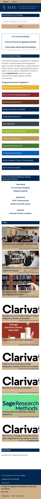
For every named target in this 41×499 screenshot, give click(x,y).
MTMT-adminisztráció (20, 200)
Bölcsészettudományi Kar (12, 102)
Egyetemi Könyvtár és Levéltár (14, 109)
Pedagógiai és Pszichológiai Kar (14, 131)
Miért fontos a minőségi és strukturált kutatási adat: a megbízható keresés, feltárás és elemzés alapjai (20, 438)
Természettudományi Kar (12, 153)
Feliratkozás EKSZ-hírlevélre (10, 479)
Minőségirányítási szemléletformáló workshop (19, 244)
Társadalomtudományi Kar (13, 146)
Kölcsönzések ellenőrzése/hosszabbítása (20, 47)
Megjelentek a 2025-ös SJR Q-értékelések (17, 340)
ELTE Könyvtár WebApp (20, 36)
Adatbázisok (20, 197)
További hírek (32, 441)
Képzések (20, 210)
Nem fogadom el (18, 496)
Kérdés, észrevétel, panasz (20, 204)
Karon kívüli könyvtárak (11, 168)
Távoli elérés (20, 184)
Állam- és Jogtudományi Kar (13, 87)
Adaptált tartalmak (20, 191)
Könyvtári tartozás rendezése (20, 213)
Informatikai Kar (9, 124)
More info (4, 491)
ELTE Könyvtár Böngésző (20, 188)
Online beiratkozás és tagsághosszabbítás (20, 42)
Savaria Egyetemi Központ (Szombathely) (18, 160)
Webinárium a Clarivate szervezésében (16, 388)
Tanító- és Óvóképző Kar (12, 138)
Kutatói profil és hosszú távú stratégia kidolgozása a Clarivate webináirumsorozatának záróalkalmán (20, 366)
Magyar (6, 1)
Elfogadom (6, 496)
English (14, 1)
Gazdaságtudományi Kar (12, 116)
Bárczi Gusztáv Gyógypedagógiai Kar (16, 95)
